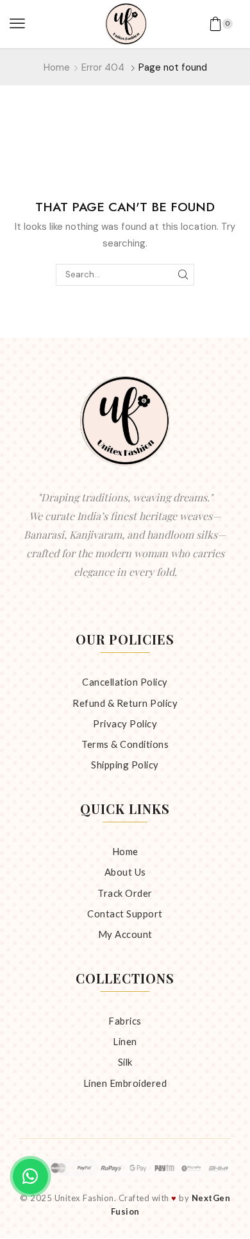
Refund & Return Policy (125, 703)
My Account (125, 934)
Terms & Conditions (125, 744)
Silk (125, 1062)
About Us (125, 872)
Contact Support (125, 913)
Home (57, 67)
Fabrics (125, 1021)
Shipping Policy (125, 764)
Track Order (125, 893)
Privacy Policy (125, 723)
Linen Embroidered (125, 1083)
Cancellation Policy (125, 682)
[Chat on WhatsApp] (30, 1176)
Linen (125, 1041)
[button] (17, 23)
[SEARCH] (183, 275)
